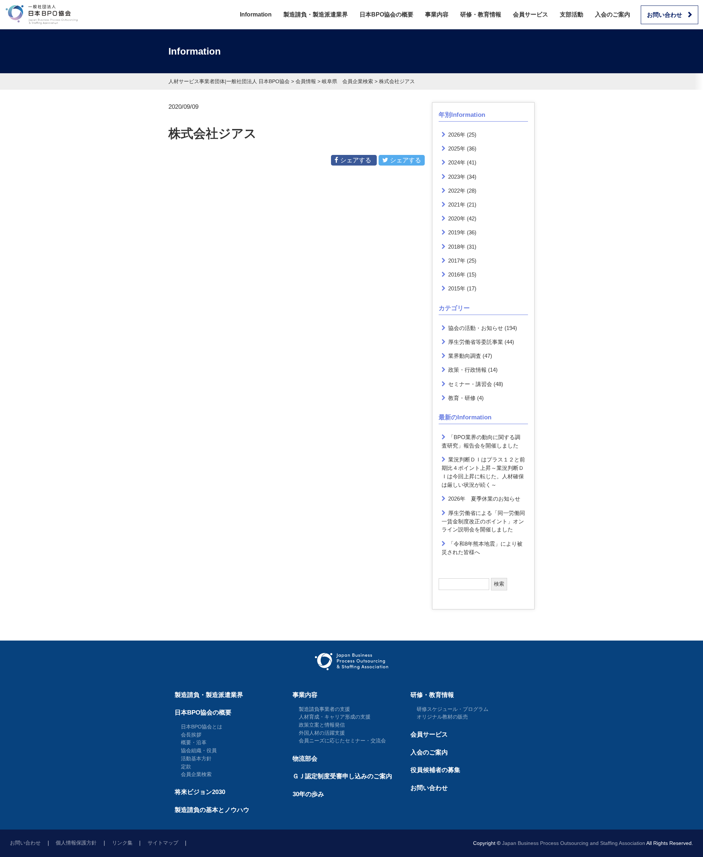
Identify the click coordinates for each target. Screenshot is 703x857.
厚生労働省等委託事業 (475, 342)
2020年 (456, 218)
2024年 (456, 162)
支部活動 (571, 14)
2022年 (456, 191)
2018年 (456, 247)
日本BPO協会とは (201, 727)
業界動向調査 (464, 356)
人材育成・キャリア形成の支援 (335, 717)
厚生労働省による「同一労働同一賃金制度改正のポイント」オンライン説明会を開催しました (483, 521)
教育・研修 (462, 398)
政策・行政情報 (467, 370)
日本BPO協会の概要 (386, 14)
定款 (186, 766)
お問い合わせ (664, 15)
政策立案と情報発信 (322, 725)
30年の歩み (308, 794)
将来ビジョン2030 (200, 792)
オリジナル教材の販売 (442, 717)
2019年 (456, 232)
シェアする (355, 160)
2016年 (456, 274)
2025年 (456, 148)
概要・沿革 (194, 742)
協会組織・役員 (199, 750)
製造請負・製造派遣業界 (315, 14)
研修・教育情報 (480, 14)
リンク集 (122, 843)
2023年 (456, 177)
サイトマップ (163, 843)
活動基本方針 (196, 758)
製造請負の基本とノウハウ (212, 809)
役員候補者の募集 (435, 770)
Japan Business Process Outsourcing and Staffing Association (573, 843)
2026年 (456, 134)
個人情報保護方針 (76, 843)
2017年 (456, 260)
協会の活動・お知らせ (475, 328)
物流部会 (305, 758)
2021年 (456, 204)
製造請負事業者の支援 (324, 709)
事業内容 (437, 14)
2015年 (456, 288)
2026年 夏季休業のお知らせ (484, 499)
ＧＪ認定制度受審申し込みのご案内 (342, 776)
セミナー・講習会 (470, 384)
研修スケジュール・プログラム (452, 709)
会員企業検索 (196, 774)
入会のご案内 (612, 14)
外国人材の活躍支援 (322, 733)
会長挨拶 (191, 735)
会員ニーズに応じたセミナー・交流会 (342, 740)
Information (256, 14)
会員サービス (530, 14)
